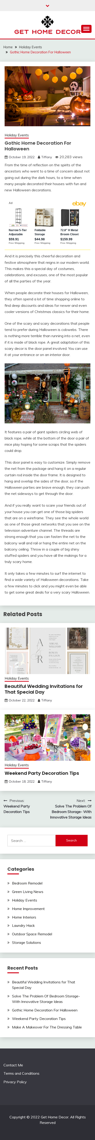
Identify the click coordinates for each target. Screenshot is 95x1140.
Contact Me (13, 1065)
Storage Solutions (26, 942)
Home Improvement (28, 908)
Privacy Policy (15, 1082)
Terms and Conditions (21, 1073)
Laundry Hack (23, 925)
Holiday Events (17, 135)
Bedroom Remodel (27, 883)
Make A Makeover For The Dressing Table (47, 1027)
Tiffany (46, 157)
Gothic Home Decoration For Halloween (44, 1010)
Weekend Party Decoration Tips (42, 773)
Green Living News (27, 891)
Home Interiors (24, 917)
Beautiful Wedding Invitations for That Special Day (44, 689)
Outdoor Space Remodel (32, 934)
